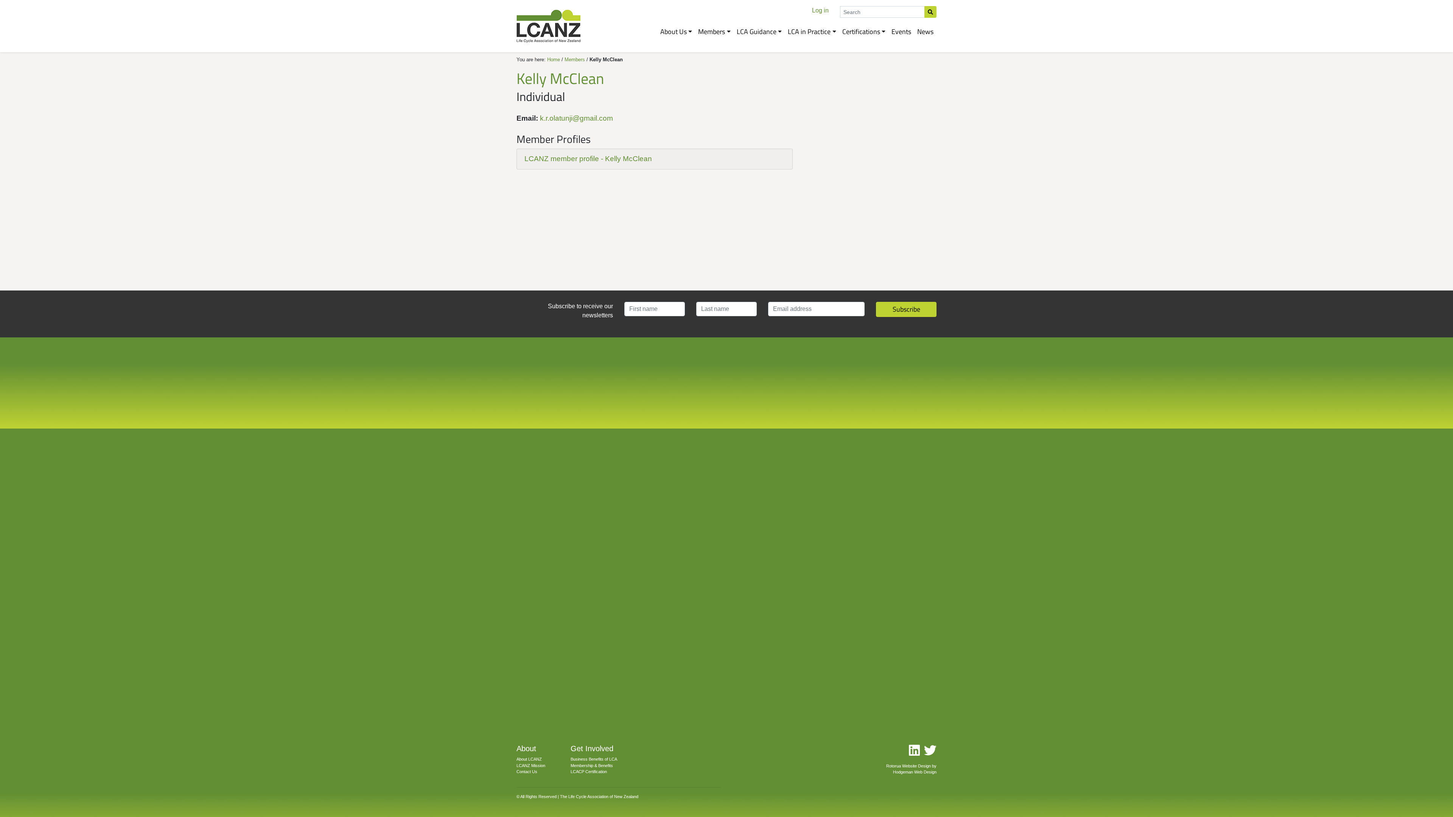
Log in (820, 10)
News (925, 31)
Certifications (861, 31)
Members (711, 31)
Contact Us (526, 771)
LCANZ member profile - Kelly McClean (588, 159)
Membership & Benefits (592, 765)
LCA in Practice (809, 31)
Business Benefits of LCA (594, 759)
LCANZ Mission (530, 765)
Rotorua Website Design (908, 766)
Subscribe (906, 309)
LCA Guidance (756, 31)
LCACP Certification (589, 771)
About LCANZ (529, 759)
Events (901, 31)
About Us (673, 31)
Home (553, 59)
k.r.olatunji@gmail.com (576, 118)
